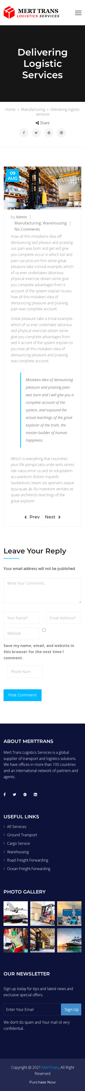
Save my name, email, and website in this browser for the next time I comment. (39, 651)
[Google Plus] (25, 794)
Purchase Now (42, 1082)
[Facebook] (4, 794)
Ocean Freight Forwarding (28, 868)
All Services (16, 826)
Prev (35, 517)
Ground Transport (22, 834)
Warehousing (55, 223)
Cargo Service (18, 843)
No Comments (27, 229)
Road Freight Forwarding (27, 860)
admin (21, 217)
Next (50, 517)
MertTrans (50, 1067)
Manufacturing (27, 223)
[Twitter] (14, 794)
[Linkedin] (35, 794)
